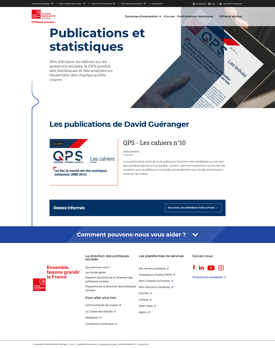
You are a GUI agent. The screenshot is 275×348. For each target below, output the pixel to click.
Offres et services (230, 16)
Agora (143, 312)
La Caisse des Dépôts (99, 311)
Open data (146, 305)
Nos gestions (157, 4)
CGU (71, 344)
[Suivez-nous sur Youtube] (211, 268)
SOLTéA (144, 293)
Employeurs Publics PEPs (155, 274)
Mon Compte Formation (101, 4)
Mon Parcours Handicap (131, 4)
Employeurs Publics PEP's (70, 4)
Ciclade (143, 299)
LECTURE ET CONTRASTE (232, 4)
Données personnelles (87, 344)
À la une (169, 16)
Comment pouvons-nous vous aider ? (132, 234)
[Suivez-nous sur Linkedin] (201, 267)
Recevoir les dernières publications (191, 207)
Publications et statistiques (195, 16)
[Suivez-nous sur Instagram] (221, 268)
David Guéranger (131, 151)
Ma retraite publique (41, 4)
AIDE (213, 4)
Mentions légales (126, 344)
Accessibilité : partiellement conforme (50, 344)
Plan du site (143, 344)
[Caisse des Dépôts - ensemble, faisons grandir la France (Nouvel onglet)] (57, 272)
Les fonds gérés (95, 272)
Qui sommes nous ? (98, 267)
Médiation (91, 317)
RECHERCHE (201, 4)
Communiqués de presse (101, 305)
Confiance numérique (99, 323)
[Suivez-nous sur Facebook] (193, 267)
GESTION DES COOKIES (108, 344)
